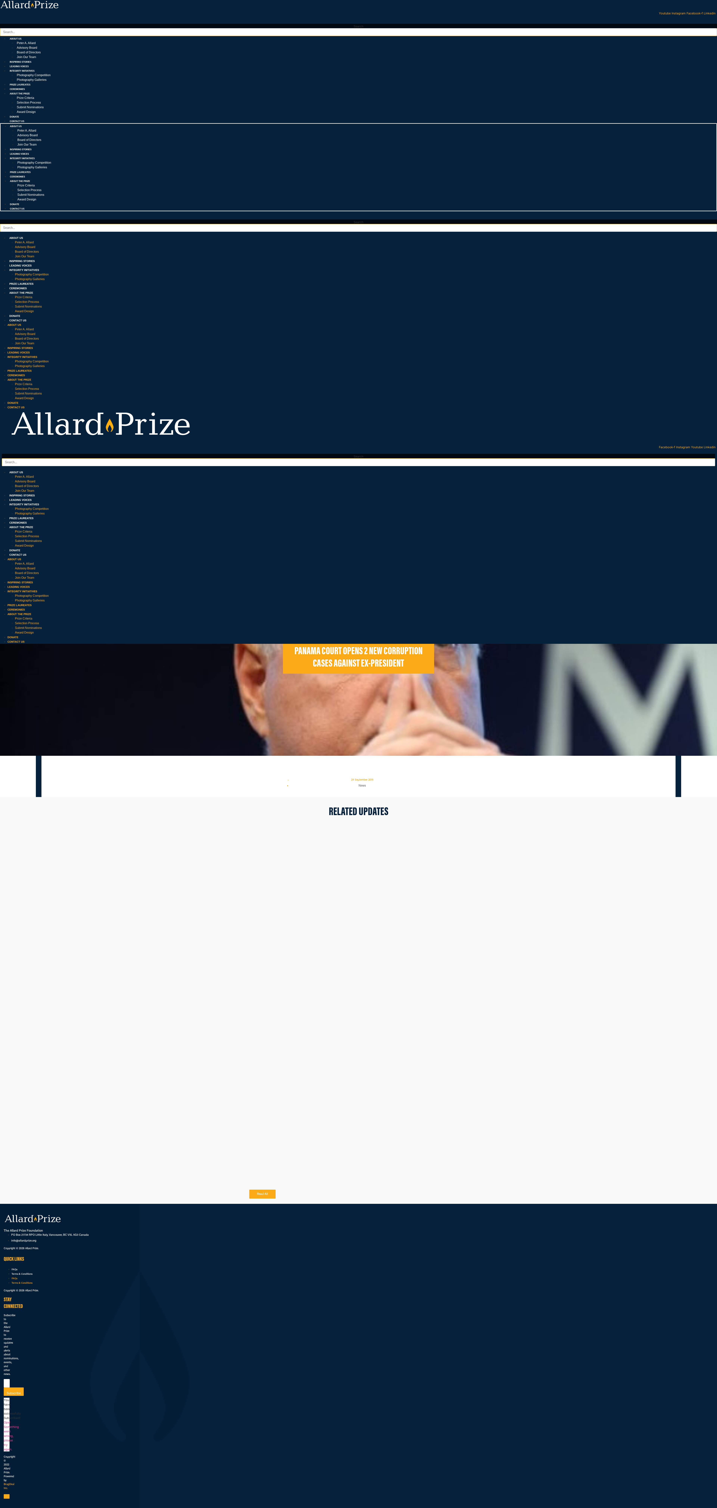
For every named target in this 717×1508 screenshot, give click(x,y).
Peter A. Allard (26, 43)
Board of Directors (29, 52)
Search (358, 26)
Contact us (17, 121)
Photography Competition (34, 75)
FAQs (14, 1269)
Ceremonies (17, 89)
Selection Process (29, 102)
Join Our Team (26, 57)
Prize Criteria (25, 97)
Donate (14, 117)
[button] (358, 21)
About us (16, 237)
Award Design (26, 111)
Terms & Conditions (22, 1274)
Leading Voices (19, 66)
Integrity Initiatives (24, 270)
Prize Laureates (20, 84)
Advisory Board (27, 47)
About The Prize (21, 292)
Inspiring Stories (20, 62)
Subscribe (14, 1393)
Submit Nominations (30, 107)
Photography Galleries (31, 79)
